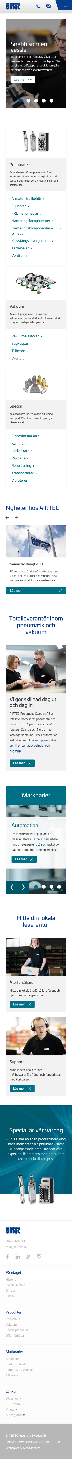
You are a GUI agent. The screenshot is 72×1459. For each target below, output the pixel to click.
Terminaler (20, 248)
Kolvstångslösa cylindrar (31, 241)
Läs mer (20, 79)
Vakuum (17, 306)
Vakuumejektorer (25, 336)
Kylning (17, 443)
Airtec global (14, 1415)
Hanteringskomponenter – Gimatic (32, 231)
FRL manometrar (25, 213)
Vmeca (10, 1409)
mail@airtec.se (16, 1247)
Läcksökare (20, 451)
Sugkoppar (20, 343)
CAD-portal (13, 1404)
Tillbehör (18, 351)
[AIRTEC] (13, 5)
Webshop (12, 1398)
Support (17, 1062)
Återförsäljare (21, 983)
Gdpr (58, 1442)
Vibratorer (19, 480)
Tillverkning (13, 1375)
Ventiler (18, 256)
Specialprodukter (17, 1330)
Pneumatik (19, 165)
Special (16, 406)
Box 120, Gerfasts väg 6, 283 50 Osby (28, 1442)
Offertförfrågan (16, 1335)
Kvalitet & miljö (15, 1285)
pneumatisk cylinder (31, 745)
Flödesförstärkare (25, 436)
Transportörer (23, 473)
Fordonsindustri (16, 1364)
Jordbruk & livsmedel (19, 1370)
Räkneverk (20, 458)
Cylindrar (19, 206)
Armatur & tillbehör (26, 199)
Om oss (10, 1290)
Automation (25, 825)
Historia (11, 1279)
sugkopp (15, 751)
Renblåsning (21, 466)
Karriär (10, 1296)
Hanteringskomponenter (31, 221)
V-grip (16, 358)
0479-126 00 (15, 1241)
